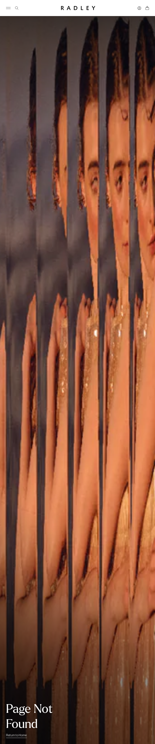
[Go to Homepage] (78, 8)
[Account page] (139, 8)
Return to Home (16, 735)
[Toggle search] (17, 8)
